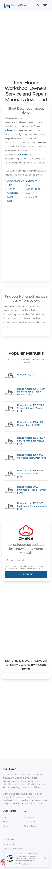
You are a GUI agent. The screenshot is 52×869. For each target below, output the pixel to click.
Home (6, 817)
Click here (26, 863)
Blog (5, 821)
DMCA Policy (9, 839)
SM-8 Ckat (32, 196)
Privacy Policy (10, 844)
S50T (10, 196)
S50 (28, 192)
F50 (28, 184)
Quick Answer (31, 826)
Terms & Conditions (13, 848)
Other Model (33, 188)
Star (9, 200)
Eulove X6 (32, 180)
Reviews (7, 826)
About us (29, 817)
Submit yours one (18, 803)
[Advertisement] (26, 46)
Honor (11, 188)
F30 (9, 184)
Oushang (12, 192)
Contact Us (30, 821)
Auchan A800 (15, 180)
